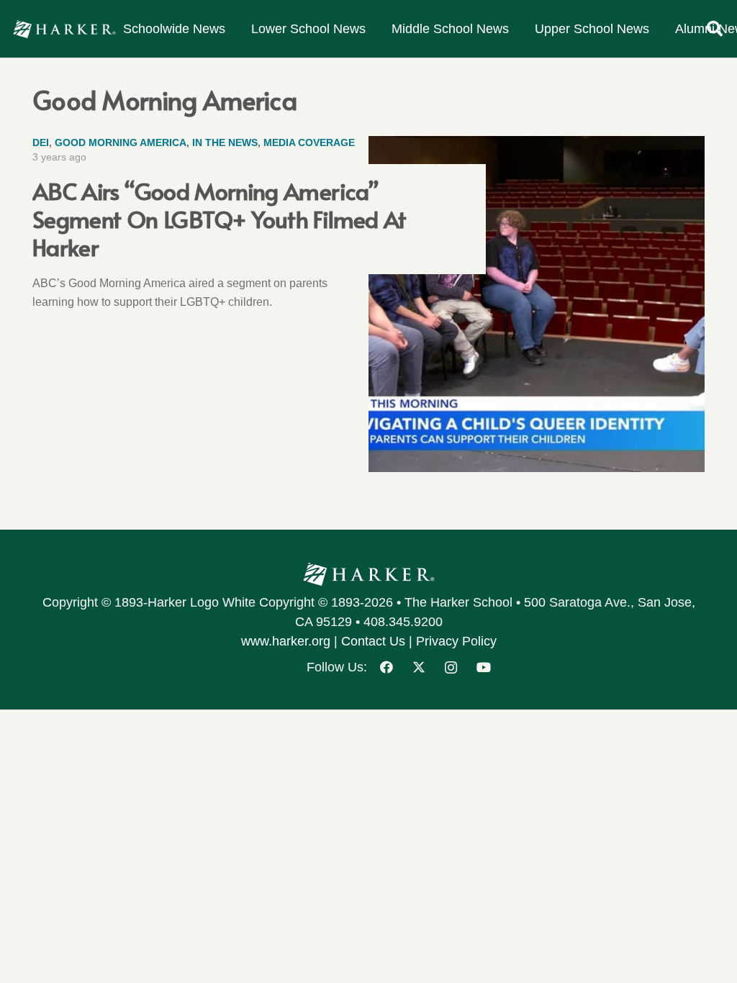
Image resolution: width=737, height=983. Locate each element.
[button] (714, 29)
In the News (225, 142)
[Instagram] (451, 667)
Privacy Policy (456, 641)
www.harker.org (285, 641)
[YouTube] (483, 667)
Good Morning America (120, 142)
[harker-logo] (64, 29)
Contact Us (373, 641)
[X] (418, 667)
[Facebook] (386, 667)
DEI (40, 142)
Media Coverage (309, 142)
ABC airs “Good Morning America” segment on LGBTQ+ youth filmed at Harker (219, 218)
